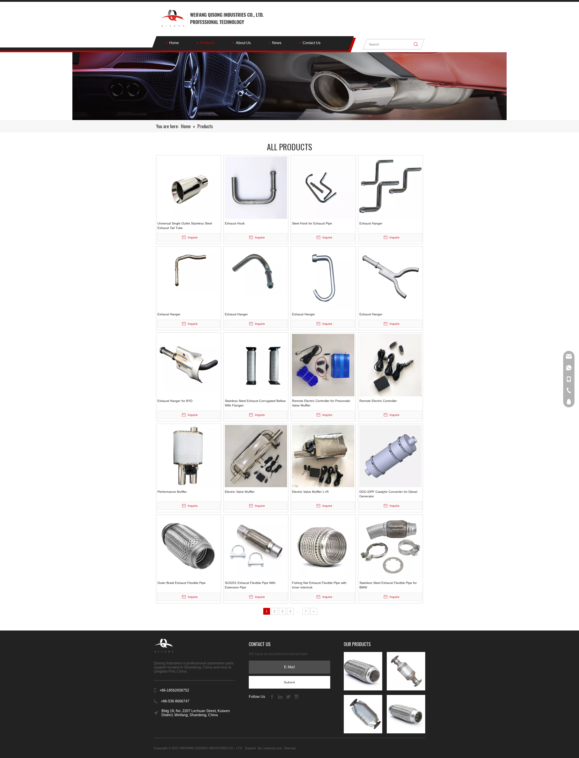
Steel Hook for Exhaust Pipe (312, 223)
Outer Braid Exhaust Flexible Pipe (181, 583)
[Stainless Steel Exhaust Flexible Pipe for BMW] (390, 546)
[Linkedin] (281, 696)
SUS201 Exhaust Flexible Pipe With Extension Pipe (250, 585)
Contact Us (311, 43)
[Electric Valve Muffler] (256, 456)
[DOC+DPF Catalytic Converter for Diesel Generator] (390, 456)
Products (207, 43)
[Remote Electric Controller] (390, 364)
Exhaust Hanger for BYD (174, 401)
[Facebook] (272, 696)
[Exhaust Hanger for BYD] (188, 362)
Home (174, 43)
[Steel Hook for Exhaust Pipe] (323, 187)
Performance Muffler (172, 492)
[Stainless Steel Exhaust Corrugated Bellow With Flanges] (256, 364)
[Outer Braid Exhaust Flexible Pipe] (188, 546)
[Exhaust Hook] (256, 187)
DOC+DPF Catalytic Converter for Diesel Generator (388, 494)
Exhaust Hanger (370, 223)
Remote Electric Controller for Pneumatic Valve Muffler (321, 403)
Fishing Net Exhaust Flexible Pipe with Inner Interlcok (319, 585)
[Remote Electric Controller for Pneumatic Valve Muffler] (323, 364)
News (276, 43)
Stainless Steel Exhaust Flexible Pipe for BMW (388, 585)
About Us (243, 43)
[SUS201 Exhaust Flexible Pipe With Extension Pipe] (256, 546)
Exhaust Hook (235, 223)
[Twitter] (289, 696)
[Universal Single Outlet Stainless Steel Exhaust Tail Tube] (188, 187)
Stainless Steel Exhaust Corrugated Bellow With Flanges (255, 403)
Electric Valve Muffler (240, 492)
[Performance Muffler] (188, 456)
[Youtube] (296, 696)
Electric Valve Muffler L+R (310, 492)
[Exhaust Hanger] (390, 187)
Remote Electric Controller (378, 401)
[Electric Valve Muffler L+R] (323, 456)
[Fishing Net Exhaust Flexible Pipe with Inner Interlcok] (323, 546)
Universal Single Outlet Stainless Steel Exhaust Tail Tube (184, 226)
